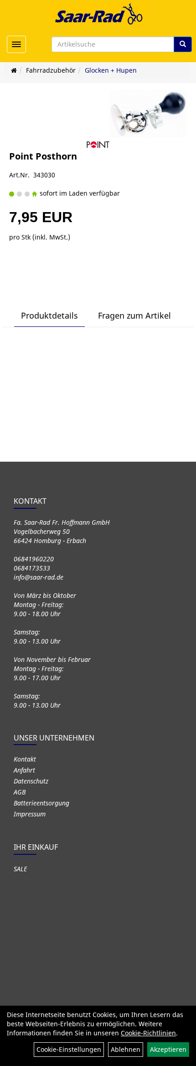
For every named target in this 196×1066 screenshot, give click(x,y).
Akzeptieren (168, 1049)
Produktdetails (49, 315)
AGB (20, 792)
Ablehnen (125, 1049)
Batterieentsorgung (41, 803)
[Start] (14, 70)
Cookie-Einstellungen (68, 1049)
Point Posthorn (43, 156)
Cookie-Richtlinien (148, 1033)
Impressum (30, 814)
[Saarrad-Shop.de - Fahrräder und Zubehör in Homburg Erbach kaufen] (98, 13)
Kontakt (25, 759)
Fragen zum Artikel (134, 315)
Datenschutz (31, 781)
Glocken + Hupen (111, 70)
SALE (20, 868)
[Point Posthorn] (148, 114)
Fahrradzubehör (51, 70)
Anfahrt (24, 770)
